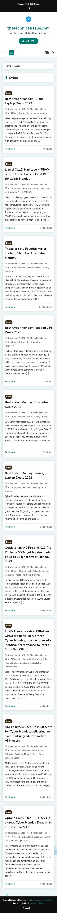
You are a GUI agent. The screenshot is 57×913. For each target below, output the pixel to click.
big (21, 571)
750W (22, 188)
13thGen (24, 659)
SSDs (28, 575)
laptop (36, 113)
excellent (19, 754)
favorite (30, 268)
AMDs (34, 750)
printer (44, 417)
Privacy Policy (28, 908)
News (8, 93)
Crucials (28, 571)
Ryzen (35, 754)
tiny (34, 575)
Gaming (36, 487)
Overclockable (34, 663)
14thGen (32, 659)
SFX (30, 192)
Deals (29, 113)
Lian (47, 188)
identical (9, 663)
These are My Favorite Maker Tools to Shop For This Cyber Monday (25, 253)
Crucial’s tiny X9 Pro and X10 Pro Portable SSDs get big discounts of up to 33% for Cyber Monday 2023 (28, 554)
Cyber (23, 113)
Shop (7, 271)
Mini (7, 192)
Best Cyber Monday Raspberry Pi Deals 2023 (28, 330)
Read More (10, 149)
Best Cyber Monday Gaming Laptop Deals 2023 (24, 475)
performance (11, 667)
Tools (13, 271)
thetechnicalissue (38, 109)
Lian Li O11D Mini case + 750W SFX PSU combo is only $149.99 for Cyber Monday (27, 174)
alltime (29, 837)
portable (17, 575)
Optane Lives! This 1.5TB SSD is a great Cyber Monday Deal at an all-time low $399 (28, 822)
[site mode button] (46, 52)
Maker (38, 268)
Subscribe (31, 41)
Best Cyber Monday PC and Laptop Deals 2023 (24, 101)
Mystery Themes (37, 903)
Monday (43, 113)
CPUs (39, 659)
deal (42, 837)
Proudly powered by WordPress (40, 900)
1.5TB (22, 837)
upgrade (9, 758)
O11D (20, 192)
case (28, 188)
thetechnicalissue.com (28, 28)
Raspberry (9, 346)
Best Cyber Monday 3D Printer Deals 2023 (26, 404)
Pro (23, 575)
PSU (26, 192)
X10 (38, 575)
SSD (28, 841)
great (47, 837)
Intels (16, 663)
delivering (9, 754)
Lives (7, 841)
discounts (43, 571)
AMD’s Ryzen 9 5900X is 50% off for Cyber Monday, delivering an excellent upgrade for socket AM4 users (28, 734)
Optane (22, 841)
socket (42, 754)
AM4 (29, 750)
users (16, 758)
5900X (23, 750)
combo (35, 188)
